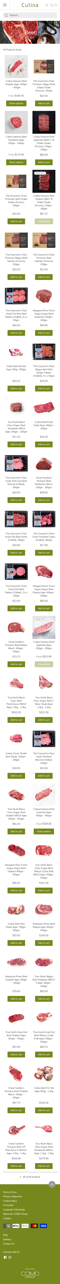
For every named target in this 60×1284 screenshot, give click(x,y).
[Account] (55, 5)
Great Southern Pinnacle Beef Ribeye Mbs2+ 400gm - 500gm (16, 647)
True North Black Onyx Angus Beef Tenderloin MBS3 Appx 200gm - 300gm (16, 427)
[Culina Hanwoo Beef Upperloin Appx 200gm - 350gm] (44, 627)
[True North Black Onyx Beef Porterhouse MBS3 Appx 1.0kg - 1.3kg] (16, 683)
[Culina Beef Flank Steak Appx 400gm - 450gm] (44, 407)
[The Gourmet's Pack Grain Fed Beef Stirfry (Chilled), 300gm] (16, 519)
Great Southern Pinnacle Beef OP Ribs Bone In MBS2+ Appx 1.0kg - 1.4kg (16, 1148)
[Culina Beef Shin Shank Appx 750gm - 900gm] (16, 909)
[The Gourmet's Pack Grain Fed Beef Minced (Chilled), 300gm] (44, 738)
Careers (7, 1218)
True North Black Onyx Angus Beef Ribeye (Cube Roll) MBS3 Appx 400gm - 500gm (44, 871)
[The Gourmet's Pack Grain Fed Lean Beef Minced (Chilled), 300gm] (16, 463)
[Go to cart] (51, 5)
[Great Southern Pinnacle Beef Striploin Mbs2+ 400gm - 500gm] (16, 1073)
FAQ (5, 1235)
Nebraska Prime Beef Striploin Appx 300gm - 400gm (16, 979)
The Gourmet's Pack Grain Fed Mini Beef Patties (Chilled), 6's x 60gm (16, 315)
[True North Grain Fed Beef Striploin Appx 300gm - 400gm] (16, 1017)
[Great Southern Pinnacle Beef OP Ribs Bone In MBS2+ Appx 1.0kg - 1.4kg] (16, 1129)
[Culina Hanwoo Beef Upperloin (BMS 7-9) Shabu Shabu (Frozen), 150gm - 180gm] (44, 122)
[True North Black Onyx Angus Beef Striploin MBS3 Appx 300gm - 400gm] (16, 794)
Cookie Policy (10, 1201)
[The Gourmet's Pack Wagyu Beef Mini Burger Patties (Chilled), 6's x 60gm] (44, 351)
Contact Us (8, 1243)
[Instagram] (9, 1257)
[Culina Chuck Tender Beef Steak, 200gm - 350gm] (16, 738)
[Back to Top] (52, 1184)
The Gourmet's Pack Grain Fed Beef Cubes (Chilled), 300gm (43, 536)
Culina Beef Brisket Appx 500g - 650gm (16, 368)
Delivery (7, 1239)
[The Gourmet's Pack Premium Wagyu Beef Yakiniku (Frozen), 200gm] (16, 240)
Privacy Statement (12, 1196)
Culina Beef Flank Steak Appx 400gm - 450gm (43, 425)
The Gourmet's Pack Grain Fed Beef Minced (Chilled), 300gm (44, 758)
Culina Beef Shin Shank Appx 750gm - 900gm (16, 927)
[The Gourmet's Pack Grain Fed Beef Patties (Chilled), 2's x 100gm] (16, 571)
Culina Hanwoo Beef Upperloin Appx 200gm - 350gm (43, 645)
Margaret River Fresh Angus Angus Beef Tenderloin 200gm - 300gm (44, 315)
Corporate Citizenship (14, 1209)
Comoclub (8, 1205)
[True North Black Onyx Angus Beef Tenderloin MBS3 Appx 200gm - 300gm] (16, 407)
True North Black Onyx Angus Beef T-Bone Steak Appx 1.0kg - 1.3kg (44, 702)
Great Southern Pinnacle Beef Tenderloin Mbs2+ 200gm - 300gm (44, 482)
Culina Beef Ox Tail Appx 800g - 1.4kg (44, 1089)
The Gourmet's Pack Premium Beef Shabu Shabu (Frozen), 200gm (16, 200)
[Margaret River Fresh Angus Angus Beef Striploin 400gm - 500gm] (16, 850)
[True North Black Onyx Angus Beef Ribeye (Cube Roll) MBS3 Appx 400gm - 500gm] (44, 850)
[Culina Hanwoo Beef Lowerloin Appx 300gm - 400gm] (44, 794)
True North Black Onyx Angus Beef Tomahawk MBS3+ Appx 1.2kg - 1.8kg (44, 1148)
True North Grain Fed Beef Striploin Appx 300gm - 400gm (16, 1035)
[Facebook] (5, 1257)
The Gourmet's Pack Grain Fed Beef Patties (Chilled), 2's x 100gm (16, 591)
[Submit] (6, 15)
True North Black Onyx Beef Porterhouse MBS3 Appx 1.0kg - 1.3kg (16, 702)
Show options (16, 103)
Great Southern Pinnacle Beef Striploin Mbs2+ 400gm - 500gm (16, 1093)
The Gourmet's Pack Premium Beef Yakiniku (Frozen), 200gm (44, 259)
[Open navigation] (5, 5)
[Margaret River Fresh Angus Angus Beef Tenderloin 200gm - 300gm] (44, 296)
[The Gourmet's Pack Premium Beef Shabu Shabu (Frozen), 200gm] (16, 181)
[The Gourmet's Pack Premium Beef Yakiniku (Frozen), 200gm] (44, 240)
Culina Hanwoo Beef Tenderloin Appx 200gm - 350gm (16, 139)
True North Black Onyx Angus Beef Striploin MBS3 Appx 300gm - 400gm (16, 814)
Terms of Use (10, 1192)
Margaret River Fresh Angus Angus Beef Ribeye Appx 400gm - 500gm (44, 591)
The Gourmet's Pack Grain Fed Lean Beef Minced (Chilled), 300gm (16, 482)
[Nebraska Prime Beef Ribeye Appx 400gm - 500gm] (44, 909)
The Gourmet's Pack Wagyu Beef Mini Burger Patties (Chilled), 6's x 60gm (44, 371)
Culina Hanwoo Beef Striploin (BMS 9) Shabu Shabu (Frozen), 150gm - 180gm (43, 202)
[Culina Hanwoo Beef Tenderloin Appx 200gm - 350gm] (16, 122)
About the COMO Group (15, 1214)
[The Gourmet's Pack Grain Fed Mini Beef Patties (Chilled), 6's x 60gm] (16, 296)
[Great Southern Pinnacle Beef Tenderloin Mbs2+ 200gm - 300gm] (44, 463)
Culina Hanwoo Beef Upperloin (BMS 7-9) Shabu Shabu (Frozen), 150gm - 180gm (43, 143)
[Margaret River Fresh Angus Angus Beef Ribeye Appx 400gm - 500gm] (44, 571)
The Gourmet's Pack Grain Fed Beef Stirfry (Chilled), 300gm (16, 536)
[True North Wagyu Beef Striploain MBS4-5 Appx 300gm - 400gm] (44, 961)
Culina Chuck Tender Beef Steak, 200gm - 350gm (16, 756)
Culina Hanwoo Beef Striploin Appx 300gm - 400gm (16, 84)
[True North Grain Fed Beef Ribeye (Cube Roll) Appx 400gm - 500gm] (44, 1017)
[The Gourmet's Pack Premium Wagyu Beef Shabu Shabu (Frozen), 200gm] (44, 66)
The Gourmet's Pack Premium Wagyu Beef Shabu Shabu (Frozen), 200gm (44, 86)
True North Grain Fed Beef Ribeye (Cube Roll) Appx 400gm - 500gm (44, 1037)
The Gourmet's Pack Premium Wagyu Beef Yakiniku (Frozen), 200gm (16, 259)
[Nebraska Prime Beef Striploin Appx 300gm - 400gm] (16, 961)
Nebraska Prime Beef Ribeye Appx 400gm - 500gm (44, 927)
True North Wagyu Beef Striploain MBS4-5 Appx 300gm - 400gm (44, 981)
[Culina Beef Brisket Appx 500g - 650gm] (16, 351)
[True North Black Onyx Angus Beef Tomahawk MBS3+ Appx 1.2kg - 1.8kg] (44, 1129)
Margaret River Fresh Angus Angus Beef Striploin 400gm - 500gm (16, 870)
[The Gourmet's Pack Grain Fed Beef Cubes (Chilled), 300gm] (44, 519)
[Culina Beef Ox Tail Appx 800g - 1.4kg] (44, 1073)
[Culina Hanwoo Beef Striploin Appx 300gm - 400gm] (16, 66)
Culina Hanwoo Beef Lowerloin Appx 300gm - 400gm (43, 812)
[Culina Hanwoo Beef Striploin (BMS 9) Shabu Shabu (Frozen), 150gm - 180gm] (44, 181)
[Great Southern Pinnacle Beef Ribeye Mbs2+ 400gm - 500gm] (16, 627)
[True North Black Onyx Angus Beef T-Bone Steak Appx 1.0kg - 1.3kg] (44, 683)
